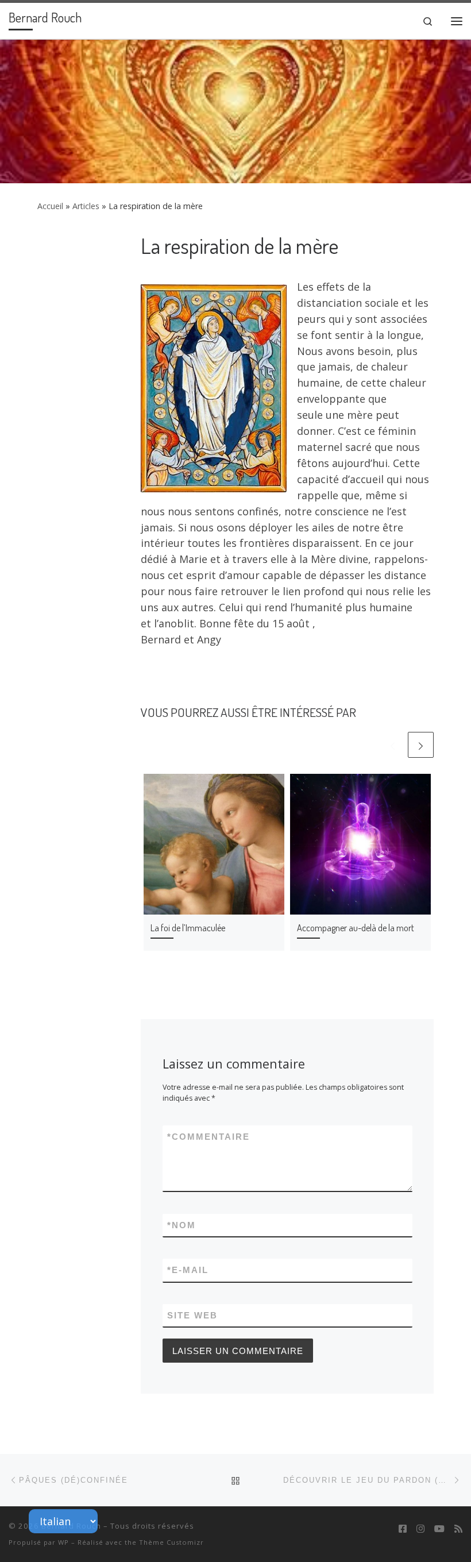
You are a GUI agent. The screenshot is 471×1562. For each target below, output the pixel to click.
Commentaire (208, 1136)
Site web (192, 1315)
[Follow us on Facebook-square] (403, 1529)
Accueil (50, 205)
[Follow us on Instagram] (420, 1529)
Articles (85, 205)
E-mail (188, 1270)
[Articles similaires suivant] (421, 745)
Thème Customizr (171, 1542)
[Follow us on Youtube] (439, 1529)
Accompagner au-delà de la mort (355, 927)
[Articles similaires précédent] (393, 745)
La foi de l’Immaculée (187, 927)
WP (63, 1542)
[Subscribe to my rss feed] (458, 1529)
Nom (181, 1225)
